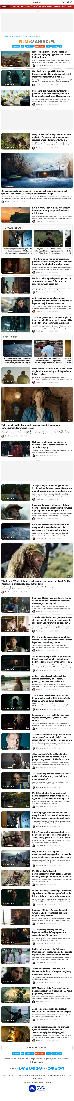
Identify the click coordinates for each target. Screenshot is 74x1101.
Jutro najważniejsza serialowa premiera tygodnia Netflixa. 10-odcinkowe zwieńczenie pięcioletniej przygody (37, 1033)
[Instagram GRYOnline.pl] (23, 1068)
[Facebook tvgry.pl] (62, 1068)
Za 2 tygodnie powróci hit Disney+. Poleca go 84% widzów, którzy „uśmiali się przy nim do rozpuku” (37, 780)
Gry (22, 7)
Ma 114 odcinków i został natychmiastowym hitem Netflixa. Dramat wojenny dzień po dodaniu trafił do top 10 (37, 878)
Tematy (54, 46)
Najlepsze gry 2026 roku (34, 1059)
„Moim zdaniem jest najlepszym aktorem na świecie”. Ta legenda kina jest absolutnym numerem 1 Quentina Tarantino (48, 352)
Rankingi (28, 7)
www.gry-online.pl (7, 36)
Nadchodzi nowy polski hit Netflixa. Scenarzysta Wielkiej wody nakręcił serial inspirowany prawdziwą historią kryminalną (37, 78)
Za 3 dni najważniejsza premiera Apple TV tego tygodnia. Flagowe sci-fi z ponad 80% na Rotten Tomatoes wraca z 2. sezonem (37, 324)
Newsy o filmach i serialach (31, 36)
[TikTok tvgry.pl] (52, 1068)
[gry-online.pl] (37, 2)
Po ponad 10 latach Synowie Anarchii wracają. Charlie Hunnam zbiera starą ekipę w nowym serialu (37, 917)
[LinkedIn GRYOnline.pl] (37, 1068)
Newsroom (15, 7)
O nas (4, 1075)
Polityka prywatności (35, 1075)
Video (64, 7)
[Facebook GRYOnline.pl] (20, 1068)
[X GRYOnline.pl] (27, 1068)
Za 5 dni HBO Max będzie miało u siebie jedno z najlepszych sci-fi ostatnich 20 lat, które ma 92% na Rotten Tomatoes (37, 702)
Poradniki (56, 7)
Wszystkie (16, 46)
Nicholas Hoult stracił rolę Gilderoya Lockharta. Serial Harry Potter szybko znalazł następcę (37, 449)
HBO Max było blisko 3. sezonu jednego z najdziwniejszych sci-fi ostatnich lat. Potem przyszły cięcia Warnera (37, 995)
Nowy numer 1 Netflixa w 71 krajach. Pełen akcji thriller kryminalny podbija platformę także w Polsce (37, 375)
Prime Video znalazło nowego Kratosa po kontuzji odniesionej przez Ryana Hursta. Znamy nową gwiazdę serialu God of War (37, 839)
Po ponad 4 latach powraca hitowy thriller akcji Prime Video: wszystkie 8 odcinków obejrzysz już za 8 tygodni (37, 605)
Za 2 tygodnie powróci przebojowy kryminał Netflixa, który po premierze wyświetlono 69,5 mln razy (37, 936)
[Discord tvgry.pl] (59, 1068)
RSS (60, 46)
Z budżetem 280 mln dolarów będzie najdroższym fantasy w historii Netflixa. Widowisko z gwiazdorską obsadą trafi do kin (37, 568)
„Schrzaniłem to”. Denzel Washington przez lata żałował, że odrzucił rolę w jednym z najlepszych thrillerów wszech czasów (37, 761)
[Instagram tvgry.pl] (56, 1068)
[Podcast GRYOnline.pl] (33, 1068)
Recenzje (42, 7)
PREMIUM (5, 7)
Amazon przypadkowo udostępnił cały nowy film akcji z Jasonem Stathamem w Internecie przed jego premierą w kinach (17, 242)
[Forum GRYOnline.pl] (40, 1068)
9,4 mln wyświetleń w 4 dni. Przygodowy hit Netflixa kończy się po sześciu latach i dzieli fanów (37, 214)
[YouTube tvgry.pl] (49, 1068)
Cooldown (29, 46)
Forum (69, 7)
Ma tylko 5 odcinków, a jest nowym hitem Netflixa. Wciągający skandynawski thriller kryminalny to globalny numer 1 (37, 644)
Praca (69, 1075)
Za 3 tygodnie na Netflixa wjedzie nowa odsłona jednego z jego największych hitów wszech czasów (37, 412)
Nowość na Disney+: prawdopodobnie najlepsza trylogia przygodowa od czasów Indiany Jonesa (37, 58)
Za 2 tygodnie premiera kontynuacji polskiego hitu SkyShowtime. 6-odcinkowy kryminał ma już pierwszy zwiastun (37, 305)
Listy (35, 7)
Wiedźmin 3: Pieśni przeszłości (13, 1059)
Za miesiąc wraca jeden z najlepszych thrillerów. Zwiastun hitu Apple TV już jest (37, 1014)
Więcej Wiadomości (37, 1047)
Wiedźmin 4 (67, 1059)
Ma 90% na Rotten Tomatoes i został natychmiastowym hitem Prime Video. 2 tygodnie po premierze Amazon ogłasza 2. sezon (37, 800)
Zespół (64, 1075)
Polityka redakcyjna (22, 1075)
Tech (48, 46)
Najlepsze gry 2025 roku (52, 1059)
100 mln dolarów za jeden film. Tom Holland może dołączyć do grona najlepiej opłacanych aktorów (37, 975)
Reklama (58, 1075)
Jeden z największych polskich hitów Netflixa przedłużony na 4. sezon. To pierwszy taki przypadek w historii (37, 683)
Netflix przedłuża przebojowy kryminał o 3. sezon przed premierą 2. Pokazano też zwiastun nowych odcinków (37, 285)
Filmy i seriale (40, 46)
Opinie (49, 7)
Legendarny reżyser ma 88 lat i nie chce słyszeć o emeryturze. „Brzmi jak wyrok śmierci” (37, 722)
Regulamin (11, 1075)
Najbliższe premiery (37, 1062)
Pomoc (40, 1078)
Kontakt (34, 1078)
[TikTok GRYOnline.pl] (30, 1068)
